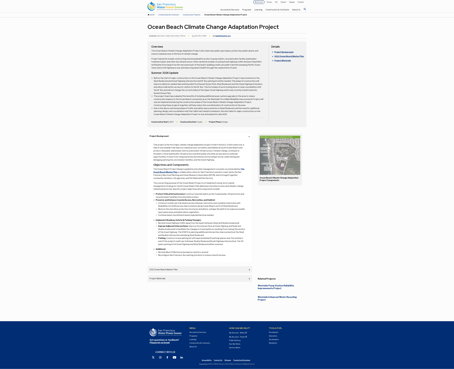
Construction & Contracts (277, 10)
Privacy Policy (203, 364)
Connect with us (165, 351)
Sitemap (228, 360)
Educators (273, 336)
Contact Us (218, 360)
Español (283, 2)
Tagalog (292, 2)
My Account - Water (237, 333)
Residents (273, 343)
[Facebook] (167, 357)
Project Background (159, 136)
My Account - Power (237, 337)
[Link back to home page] (174, 6)
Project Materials (157, 278)
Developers (273, 332)
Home (152, 15)
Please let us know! (160, 342)
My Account (259, 2)
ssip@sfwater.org (223, 36)
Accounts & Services (229, 10)
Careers (269, 2)
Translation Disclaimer (241, 360)
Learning (258, 10)
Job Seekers (274, 339)
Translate (300, 2)
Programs (246, 10)
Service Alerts (234, 348)
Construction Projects (191, 15)
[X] (153, 357)
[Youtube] (174, 357)
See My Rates (234, 344)
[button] (280, 155)
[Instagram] (160, 357)
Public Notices (235, 340)
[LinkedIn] (181, 357)
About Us (296, 10)
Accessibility (207, 360)
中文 (276, 2)
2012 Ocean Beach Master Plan (164, 269)
